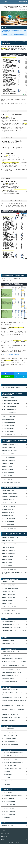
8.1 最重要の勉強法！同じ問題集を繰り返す (11, 651)
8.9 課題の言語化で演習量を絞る (8, 678)
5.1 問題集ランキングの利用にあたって (10, 581)
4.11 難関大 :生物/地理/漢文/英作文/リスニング (11, 569)
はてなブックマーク (20, 376)
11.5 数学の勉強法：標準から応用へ (9, 765)
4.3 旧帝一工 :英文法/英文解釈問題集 (9, 544)
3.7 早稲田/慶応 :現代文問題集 (8, 509)
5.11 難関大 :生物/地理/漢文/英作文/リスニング (11, 613)
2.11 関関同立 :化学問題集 (7, 475)
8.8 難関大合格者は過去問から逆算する (10, 675)
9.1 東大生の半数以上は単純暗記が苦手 (10, 689)
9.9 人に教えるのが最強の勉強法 (8, 720)
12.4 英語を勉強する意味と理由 (8, 801)
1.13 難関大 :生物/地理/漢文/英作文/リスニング (11, 434)
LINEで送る (8, 376)
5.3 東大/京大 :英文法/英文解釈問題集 (10, 588)
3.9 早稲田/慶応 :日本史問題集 (8, 515)
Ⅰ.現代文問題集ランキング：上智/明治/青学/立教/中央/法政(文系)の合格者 (14, 31)
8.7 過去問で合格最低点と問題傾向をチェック (11, 672)
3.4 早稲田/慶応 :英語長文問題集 (8, 499)
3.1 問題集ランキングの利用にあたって (10, 490)
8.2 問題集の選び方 (6, 655)
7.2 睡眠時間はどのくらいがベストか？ (10, 643)
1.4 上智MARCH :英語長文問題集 (9, 406)
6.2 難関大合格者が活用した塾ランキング (10, 624)
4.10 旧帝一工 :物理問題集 (7, 565)
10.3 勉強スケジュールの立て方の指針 (10, 735)
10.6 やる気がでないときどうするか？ (10, 744)
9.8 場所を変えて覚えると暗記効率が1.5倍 (11, 717)
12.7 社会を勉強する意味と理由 (8, 811)
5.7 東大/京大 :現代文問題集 (8, 600)
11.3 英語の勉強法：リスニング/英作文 (10, 759)
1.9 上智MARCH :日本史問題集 (8, 422)
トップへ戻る (4, 1)
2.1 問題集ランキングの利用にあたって (10, 444)
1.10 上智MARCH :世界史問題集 (8, 425)
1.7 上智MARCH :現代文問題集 (8, 416)
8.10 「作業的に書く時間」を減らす (9, 681)
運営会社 (3, 830)
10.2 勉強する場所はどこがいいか (9, 732)
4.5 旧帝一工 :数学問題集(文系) (8, 550)
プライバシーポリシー (6, 833)
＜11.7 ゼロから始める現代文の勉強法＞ (10, 354)
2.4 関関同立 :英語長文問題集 (8, 454)
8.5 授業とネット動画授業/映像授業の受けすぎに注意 (13, 665)
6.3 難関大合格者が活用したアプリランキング (11, 627)
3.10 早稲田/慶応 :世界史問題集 (8, 518)
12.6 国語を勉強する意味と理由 (8, 808)
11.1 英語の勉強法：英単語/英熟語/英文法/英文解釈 (12, 752)
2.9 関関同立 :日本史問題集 (7, 469)
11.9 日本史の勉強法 (6, 777)
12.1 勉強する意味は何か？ (7, 792)
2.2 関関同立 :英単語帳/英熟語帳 (8, 447)
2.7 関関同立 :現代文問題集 (7, 463)
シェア (7, 373)
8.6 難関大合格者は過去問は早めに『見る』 (11, 669)
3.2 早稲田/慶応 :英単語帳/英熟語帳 (9, 493)
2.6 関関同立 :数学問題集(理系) (8, 460)
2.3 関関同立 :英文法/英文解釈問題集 (9, 450)
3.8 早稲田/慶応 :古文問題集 (8, 512)
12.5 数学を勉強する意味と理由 (8, 804)
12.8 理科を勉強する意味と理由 (8, 814)
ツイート (21, 373)
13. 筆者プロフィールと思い (8, 825)
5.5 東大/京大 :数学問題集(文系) (8, 594)
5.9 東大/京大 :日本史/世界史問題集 (9, 606)
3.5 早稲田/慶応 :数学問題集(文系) (9, 502)
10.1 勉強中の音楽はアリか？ (8, 728)
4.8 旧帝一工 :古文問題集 (7, 559)
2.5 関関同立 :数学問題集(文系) (8, 457)
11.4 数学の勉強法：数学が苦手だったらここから (12, 762)
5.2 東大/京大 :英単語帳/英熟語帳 (9, 585)
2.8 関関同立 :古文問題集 (7, 466)
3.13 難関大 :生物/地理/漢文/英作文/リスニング (11, 528)
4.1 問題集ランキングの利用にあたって (10, 537)
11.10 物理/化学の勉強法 (7, 781)
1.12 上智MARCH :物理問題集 (8, 431)
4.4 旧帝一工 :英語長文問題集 (8, 547)
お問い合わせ (4, 836)
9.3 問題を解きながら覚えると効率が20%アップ (12, 697)
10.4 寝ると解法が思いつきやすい (9, 738)
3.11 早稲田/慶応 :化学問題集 (8, 521)
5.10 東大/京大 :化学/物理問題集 (8, 610)
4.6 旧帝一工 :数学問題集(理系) (8, 553)
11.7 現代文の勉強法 (6, 771)
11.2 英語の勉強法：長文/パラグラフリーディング (12, 755)
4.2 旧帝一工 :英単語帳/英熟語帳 (8, 540)
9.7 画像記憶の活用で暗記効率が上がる (10, 714)
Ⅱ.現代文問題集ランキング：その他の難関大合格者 (13, 34)
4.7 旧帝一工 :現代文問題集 (7, 556)
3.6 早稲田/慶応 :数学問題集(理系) (9, 506)
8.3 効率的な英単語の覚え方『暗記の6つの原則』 (12, 658)
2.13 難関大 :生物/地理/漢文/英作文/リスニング (11, 482)
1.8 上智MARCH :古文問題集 (8, 419)
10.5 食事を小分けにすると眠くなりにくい (11, 741)
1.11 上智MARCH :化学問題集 (8, 428)
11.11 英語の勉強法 (6, 784)
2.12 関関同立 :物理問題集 (7, 479)
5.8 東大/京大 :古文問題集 (7, 603)
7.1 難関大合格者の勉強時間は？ (8, 640)
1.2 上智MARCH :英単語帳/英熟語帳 (9, 400)
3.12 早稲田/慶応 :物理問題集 (8, 524)
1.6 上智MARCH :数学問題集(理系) (9, 412)
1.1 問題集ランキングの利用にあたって (10, 397)
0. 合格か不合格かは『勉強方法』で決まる (11, 387)
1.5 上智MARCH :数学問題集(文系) (9, 409)
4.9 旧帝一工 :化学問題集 (7, 562)
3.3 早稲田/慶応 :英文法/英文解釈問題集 (10, 496)
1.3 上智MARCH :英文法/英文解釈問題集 (10, 403)
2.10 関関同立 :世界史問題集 (8, 472)
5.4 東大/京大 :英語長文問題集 (8, 591)
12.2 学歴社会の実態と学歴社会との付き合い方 (12, 795)
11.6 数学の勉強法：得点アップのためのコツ (11, 768)
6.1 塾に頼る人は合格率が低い (8, 621)
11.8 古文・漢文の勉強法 (7, 774)
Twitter (2, 839)
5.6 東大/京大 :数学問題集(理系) (8, 597)
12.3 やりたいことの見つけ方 (8, 798)
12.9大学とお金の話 (6, 817)
